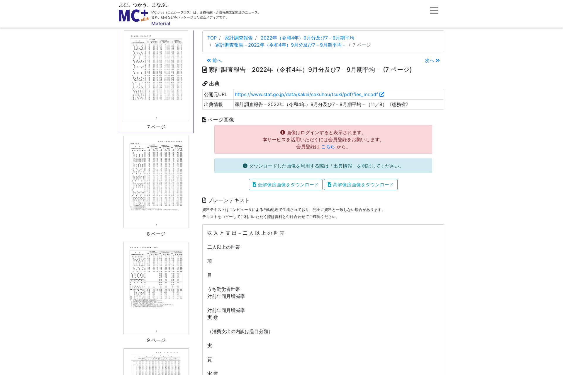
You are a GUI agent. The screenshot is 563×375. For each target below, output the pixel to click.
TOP (212, 38)
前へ (216, 60)
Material (160, 23)
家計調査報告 (239, 38)
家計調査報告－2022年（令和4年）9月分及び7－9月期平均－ (280, 45)
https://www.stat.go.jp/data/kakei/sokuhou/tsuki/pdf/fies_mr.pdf (307, 94)
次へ (430, 60)
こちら (328, 146)
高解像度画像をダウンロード (362, 185)
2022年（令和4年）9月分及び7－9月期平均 (307, 38)
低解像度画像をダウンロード (287, 185)
